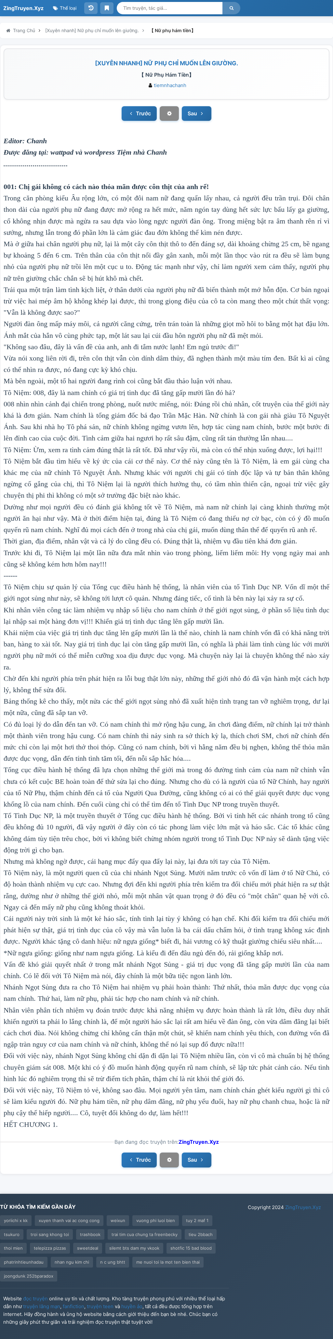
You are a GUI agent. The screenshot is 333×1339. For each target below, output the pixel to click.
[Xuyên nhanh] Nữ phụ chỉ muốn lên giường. (166, 63)
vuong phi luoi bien (155, 1220)
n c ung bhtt (112, 1262)
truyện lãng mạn (41, 1306)
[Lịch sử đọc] (91, 8)
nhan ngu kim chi (72, 1262)
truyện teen (100, 1306)
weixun (118, 1220)
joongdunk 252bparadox (28, 1276)
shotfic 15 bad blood (191, 1248)
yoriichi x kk (16, 1220)
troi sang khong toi (50, 1234)
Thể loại (67, 8)
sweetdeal (87, 1248)
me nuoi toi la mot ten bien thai (168, 1262)
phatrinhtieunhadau (24, 1262)
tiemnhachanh (170, 85)
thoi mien (13, 1248)
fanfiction (73, 1306)
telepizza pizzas (50, 1248)
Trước (143, 113)
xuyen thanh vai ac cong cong (69, 1220)
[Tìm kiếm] (231, 8)
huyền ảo (131, 1306)
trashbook (90, 1234)
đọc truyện (35, 1298)
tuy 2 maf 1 (197, 1220)
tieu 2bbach (201, 1234)
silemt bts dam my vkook (134, 1248)
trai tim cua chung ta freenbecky (145, 1234)
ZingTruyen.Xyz (23, 8)
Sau (193, 113)
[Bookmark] (106, 8)
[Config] (169, 113)
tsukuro (12, 1234)
